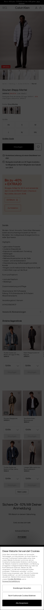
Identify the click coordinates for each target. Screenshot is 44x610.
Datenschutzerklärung (11, 581)
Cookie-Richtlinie (14, 579)
